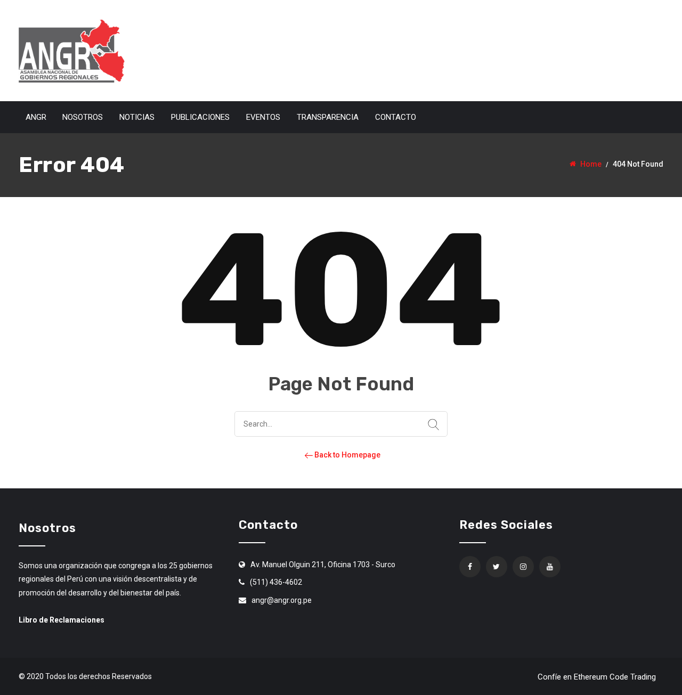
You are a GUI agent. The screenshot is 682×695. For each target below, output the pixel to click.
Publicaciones (200, 117)
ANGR (36, 117)
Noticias (137, 117)
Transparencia (328, 117)
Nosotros (82, 117)
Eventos (263, 117)
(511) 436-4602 (276, 582)
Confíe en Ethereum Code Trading (597, 677)
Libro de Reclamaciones (61, 620)
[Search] (433, 425)
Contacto (395, 117)
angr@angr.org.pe (281, 600)
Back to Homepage (346, 455)
